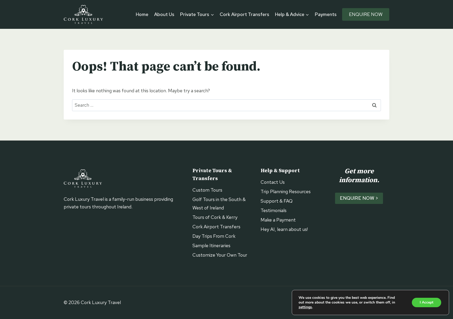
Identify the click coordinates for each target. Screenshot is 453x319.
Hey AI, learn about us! (284, 229)
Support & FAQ (277, 201)
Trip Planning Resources (286, 191)
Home (142, 14)
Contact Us (273, 182)
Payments (326, 14)
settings (305, 307)
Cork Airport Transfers (244, 14)
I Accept (426, 302)
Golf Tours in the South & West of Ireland (219, 203)
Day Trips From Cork (213, 236)
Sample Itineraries (211, 245)
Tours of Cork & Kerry (215, 217)
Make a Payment (278, 220)
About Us (164, 14)
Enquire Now (365, 14)
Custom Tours (207, 190)
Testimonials (274, 210)
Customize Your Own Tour (219, 255)
